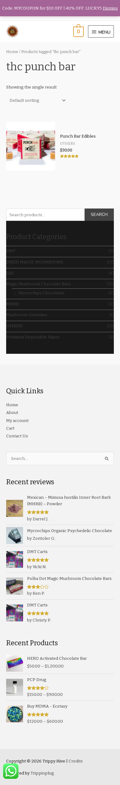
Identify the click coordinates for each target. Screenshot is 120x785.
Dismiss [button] (110, 8)
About (12, 412)
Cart (10, 428)
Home (12, 51)
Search (99, 214)
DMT (10, 251)
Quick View (30, 166)
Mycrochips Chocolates (41, 292)
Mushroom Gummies (26, 314)
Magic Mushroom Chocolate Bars (38, 284)
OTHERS (14, 325)
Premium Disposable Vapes (33, 337)
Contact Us (17, 436)
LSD (10, 273)
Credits (76, 761)
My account (17, 420)
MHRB (12, 304)
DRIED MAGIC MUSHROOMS (34, 262)
